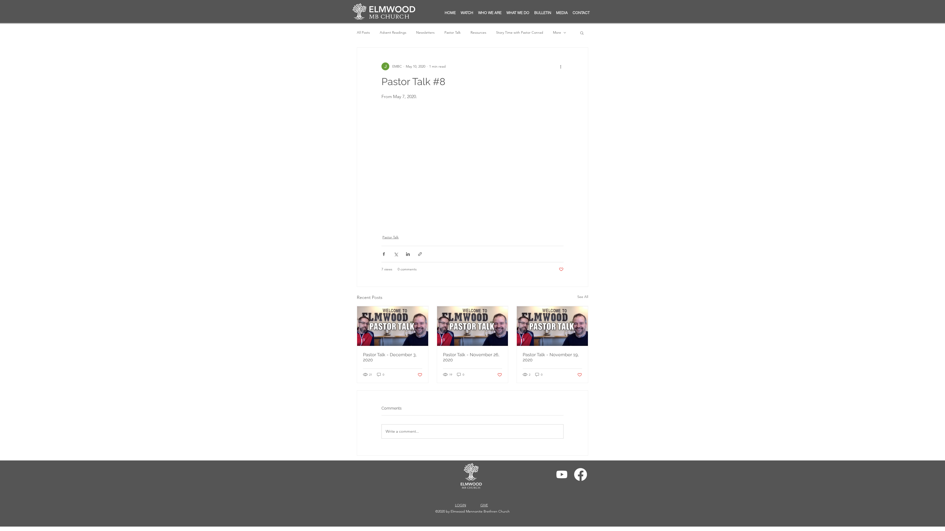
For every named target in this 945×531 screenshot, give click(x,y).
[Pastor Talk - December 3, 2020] (392, 326)
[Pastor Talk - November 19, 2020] (552, 326)
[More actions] (561, 66)
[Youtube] (561, 474)
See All (582, 297)
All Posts (363, 32)
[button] (543, 12)
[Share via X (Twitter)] (396, 254)
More (557, 32)
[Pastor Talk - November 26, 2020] (472, 326)
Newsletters (425, 32)
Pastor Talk (452, 32)
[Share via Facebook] (383, 254)
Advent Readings (393, 32)
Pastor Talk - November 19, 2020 (551, 357)
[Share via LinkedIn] (408, 254)
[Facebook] (580, 474)
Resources (478, 32)
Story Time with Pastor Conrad (519, 32)
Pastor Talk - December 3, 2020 (390, 357)
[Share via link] (420, 254)
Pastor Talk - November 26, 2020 (471, 357)
